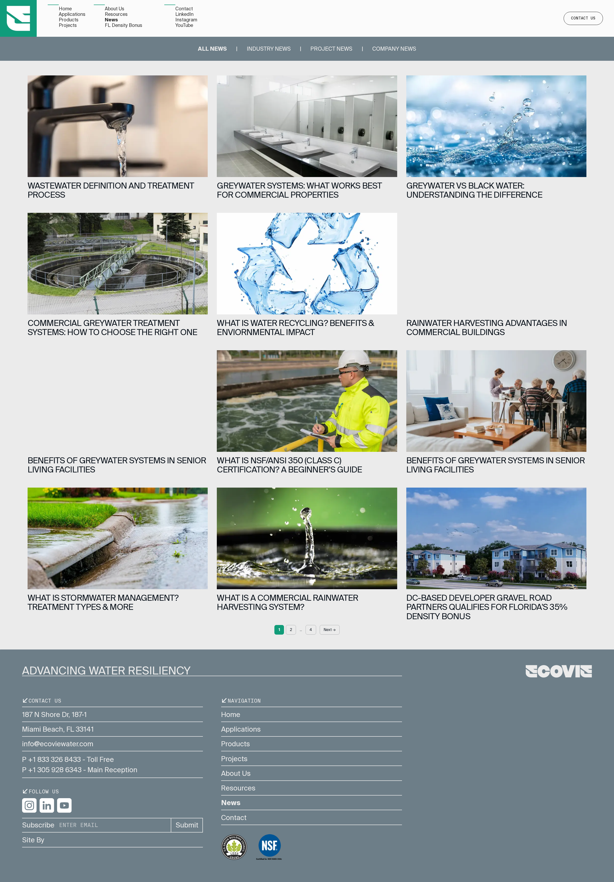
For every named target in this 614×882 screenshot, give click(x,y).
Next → (330, 630)
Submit (187, 825)
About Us (114, 9)
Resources (116, 14)
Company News (394, 48)
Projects (68, 25)
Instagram (186, 20)
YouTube (184, 25)
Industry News (269, 48)
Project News (331, 48)
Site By (33, 840)
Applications (72, 14)
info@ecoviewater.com (57, 744)
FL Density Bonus (123, 25)
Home (65, 9)
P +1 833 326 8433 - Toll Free (68, 759)
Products (68, 20)
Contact (184, 9)
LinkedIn (184, 14)
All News (212, 48)
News (111, 20)
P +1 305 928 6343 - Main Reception (79, 770)
